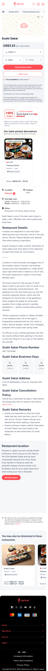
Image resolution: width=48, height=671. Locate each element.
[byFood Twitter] (16, 607)
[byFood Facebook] (12, 607)
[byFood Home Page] (18, 4)
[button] (42, 17)
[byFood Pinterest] (30, 607)
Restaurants (14, 12)
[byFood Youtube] (25, 607)
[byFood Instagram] (20, 607)
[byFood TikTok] (34, 607)
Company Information (23, 656)
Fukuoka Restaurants (31, 12)
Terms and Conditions (23, 660)
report (18, 524)
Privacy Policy (23, 665)
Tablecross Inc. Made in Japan (32, 669)
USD (24, 652)
